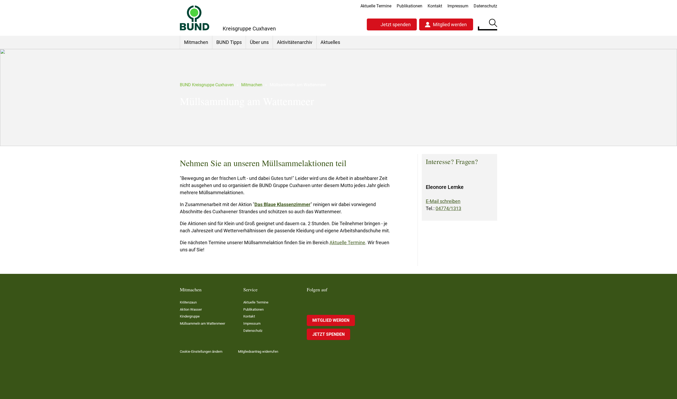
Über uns (259, 42)
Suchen (493, 24)
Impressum (457, 5)
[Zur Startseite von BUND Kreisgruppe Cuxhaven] (194, 17)
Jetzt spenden (396, 24)
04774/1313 (448, 208)
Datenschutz (485, 5)
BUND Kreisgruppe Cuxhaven (207, 84)
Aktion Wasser (191, 309)
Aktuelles (330, 42)
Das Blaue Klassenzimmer (282, 204)
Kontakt (435, 5)
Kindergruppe (190, 316)
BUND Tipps (229, 42)
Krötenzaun (188, 302)
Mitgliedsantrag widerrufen (258, 351)
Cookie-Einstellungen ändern (201, 351)
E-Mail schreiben (443, 201)
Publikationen (409, 5)
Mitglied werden (450, 24)
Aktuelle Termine (375, 5)
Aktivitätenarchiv (294, 42)
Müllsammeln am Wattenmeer (202, 323)
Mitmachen (196, 42)
